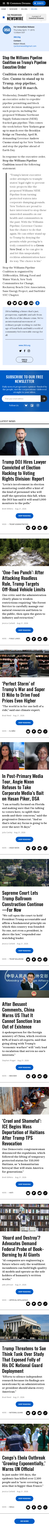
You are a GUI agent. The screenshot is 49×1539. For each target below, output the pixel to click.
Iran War (13, 1076)
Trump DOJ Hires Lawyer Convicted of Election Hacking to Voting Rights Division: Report (24, 470)
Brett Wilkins (7, 509)
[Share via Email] (20, 303)
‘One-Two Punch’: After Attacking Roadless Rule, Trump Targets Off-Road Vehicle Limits (23, 581)
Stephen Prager (9, 1060)
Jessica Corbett (8, 623)
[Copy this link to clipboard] (26, 303)
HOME (3, 9)
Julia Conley (7, 832)
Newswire (13, 9)
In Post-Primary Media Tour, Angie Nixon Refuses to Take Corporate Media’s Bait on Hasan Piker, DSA (23, 787)
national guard (16, 1413)
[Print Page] (31, 303)
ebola (11, 1507)
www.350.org (24, 345)
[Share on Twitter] (15, 303)
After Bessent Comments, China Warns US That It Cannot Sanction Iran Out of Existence (21, 1015)
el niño (12, 731)
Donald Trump (27, 95)
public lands (14, 639)
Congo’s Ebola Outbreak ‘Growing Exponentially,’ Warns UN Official (23, 1463)
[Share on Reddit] (40, 528)
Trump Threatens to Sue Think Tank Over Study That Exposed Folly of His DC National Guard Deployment (24, 1359)
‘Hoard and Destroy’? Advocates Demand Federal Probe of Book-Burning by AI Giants (23, 1246)
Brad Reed (6, 715)
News (4, 524)
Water (6, 279)
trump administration (18, 524)
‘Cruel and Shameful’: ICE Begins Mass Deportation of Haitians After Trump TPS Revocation (23, 1132)
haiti (11, 1193)
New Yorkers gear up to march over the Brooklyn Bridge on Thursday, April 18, (24, 130)
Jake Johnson (7, 1285)
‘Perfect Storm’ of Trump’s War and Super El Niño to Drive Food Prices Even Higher (23, 692)
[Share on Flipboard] (34, 528)
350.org (34, 9)
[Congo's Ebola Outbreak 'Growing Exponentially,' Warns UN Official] (24, 1437)
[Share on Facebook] (9, 303)
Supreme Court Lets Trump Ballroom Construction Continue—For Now (22, 901)
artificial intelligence (18, 1300)
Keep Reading (24, 516)
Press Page (24, 360)
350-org (24, 9)
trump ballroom (16, 959)
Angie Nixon (14, 848)
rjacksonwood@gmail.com (25, 46)
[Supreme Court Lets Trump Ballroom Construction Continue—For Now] (24, 872)
